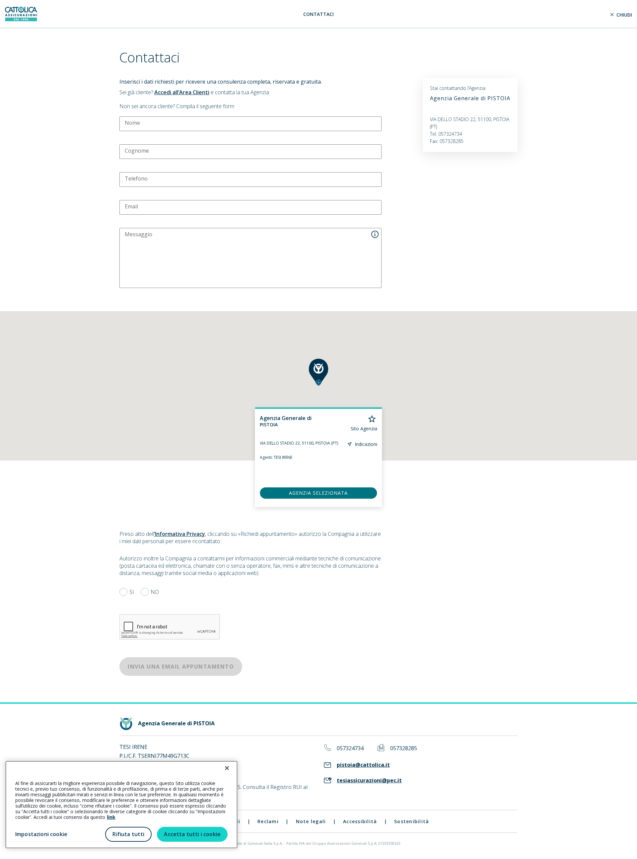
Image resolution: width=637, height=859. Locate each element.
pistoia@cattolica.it (363, 765)
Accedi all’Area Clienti (181, 92)
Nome (132, 122)
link (111, 817)
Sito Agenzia (364, 428)
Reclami (268, 821)
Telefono (136, 178)
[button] (318, 372)
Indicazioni (366, 444)
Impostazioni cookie (41, 834)
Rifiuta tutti (128, 834)
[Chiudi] (227, 768)
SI (131, 592)
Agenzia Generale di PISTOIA (470, 98)
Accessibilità (360, 821)
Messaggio (138, 234)
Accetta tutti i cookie (192, 834)
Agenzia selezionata (318, 493)
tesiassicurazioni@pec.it (369, 780)
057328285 (403, 748)
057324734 (350, 748)
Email (131, 206)
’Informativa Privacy (179, 533)
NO (155, 592)
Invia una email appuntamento (181, 666)
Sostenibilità (411, 821)
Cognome (137, 150)
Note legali (311, 821)
